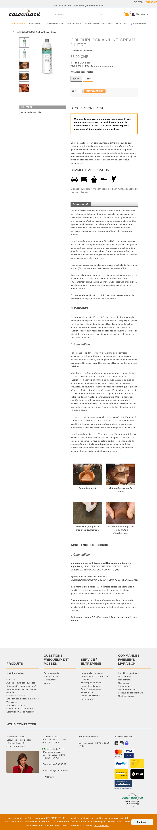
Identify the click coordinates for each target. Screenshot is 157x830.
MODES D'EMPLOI (74, 24)
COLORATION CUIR (55, 24)
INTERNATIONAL (139, 24)
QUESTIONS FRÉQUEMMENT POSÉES (56, 659)
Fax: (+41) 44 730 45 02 (54, 764)
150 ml (76, 78)
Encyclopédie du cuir (91, 682)
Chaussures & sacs (15, 695)
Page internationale (90, 686)
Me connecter (124, 676)
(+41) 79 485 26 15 (54, 749)
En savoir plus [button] (101, 825)
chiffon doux (102, 380)
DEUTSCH (139, 2)
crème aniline (105, 224)
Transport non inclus (102, 66)
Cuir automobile (51, 673)
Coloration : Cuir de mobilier (20, 712)
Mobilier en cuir (51, 676)
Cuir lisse (10, 679)
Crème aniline (80, 344)
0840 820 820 (64, 5)
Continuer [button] (142, 822)
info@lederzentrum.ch (91, 5)
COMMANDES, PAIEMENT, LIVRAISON (129, 659)
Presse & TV (87, 692)
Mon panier (123, 683)
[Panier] (126, 14)
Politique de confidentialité (130, 692)
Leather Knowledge (90, 695)
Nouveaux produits (15, 705)
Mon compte (124, 679)
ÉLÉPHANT (122, 254)
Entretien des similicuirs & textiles (22, 698)
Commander (124, 686)
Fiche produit (80, 204)
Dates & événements (91, 689)
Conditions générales (128, 673)
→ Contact (48, 777)
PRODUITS (14, 663)
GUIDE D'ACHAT (36, 24)
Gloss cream (85, 268)
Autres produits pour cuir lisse (20, 683)
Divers (47, 683)
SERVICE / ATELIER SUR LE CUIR (98, 24)
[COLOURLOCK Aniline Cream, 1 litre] (47, 56)
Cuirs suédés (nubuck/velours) (21, 686)
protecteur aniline (107, 424)
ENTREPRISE (121, 24)
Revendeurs (87, 699)
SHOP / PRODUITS (18, 24)
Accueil (16, 32)
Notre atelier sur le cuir (92, 673)
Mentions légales (126, 696)
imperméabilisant (107, 231)
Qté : (74, 91)
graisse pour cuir (107, 254)
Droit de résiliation (127, 689)
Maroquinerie (50, 679)
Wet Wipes (11, 702)
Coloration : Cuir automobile (20, 708)
